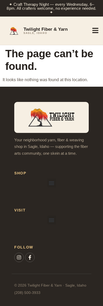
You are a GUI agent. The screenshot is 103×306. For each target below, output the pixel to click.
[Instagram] (19, 257)
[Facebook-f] (30, 257)
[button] (51, 183)
